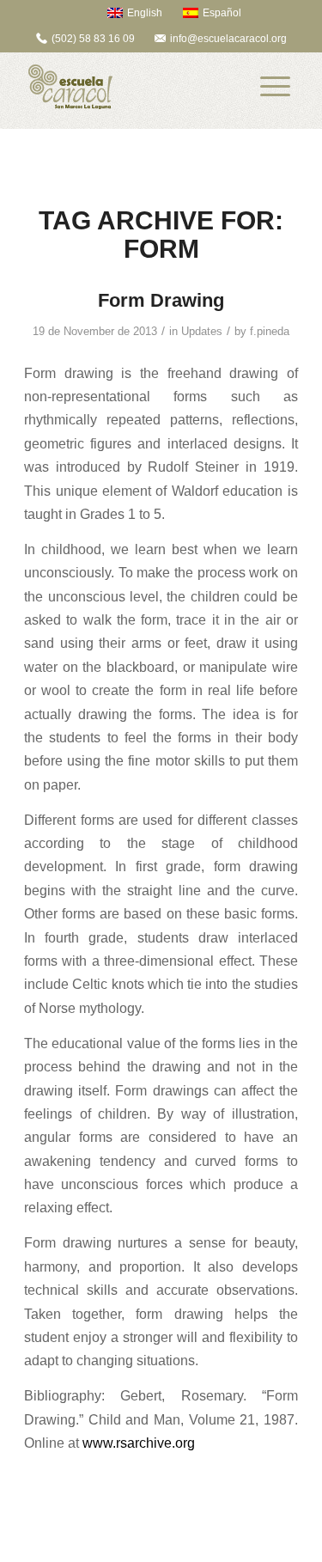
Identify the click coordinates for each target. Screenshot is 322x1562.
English (144, 13)
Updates (201, 331)
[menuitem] (127, 12)
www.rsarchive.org (138, 1442)
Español (222, 13)
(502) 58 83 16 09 (93, 39)
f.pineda (269, 331)
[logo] (133, 86)
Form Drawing (161, 300)
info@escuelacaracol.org (228, 39)
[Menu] (275, 86)
